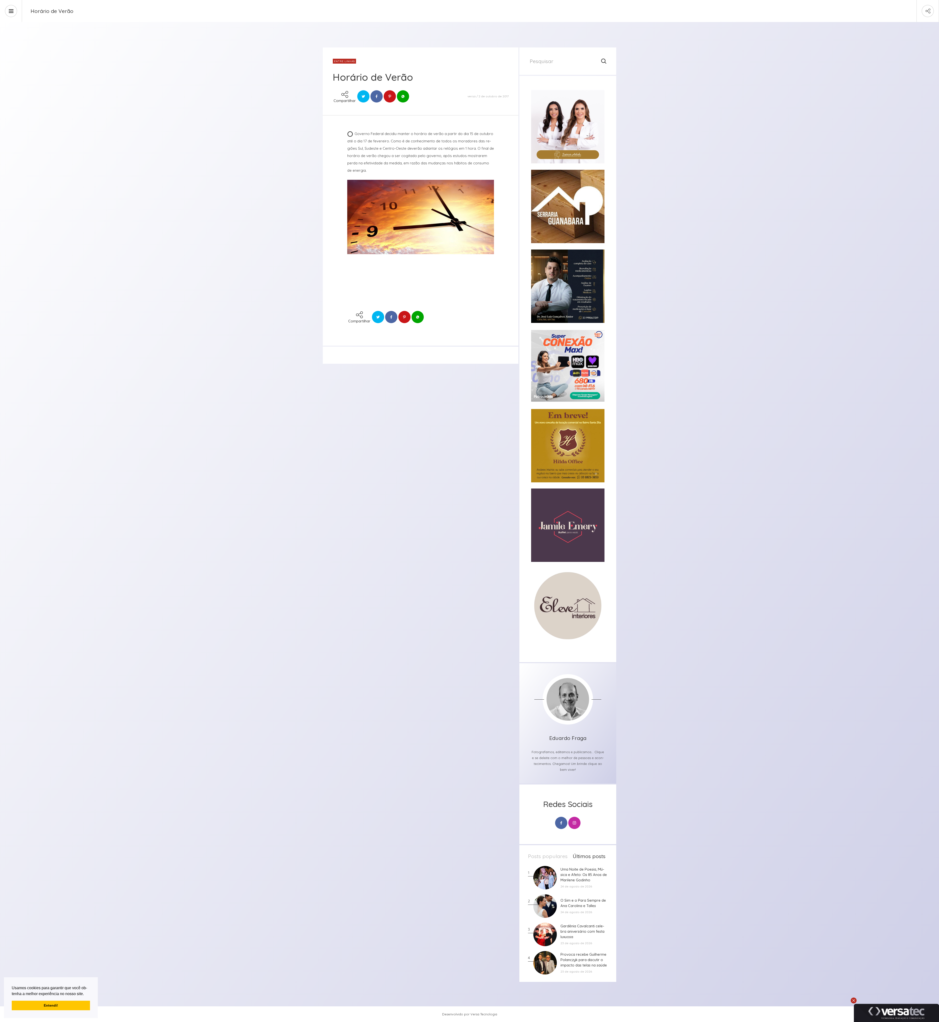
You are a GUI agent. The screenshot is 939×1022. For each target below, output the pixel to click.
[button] (85, 994)
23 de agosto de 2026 (576, 943)
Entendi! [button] (51, 1005)
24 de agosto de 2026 (576, 886)
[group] (567, 126)
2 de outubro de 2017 (494, 96)
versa (472, 96)
